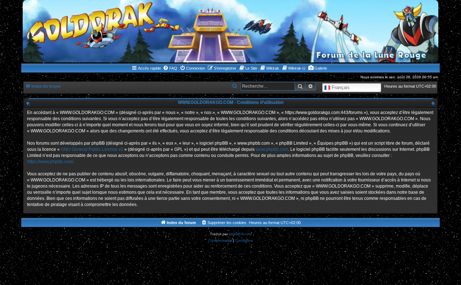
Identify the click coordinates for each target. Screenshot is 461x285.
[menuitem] (170, 68)
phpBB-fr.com (240, 234)
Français (340, 87)
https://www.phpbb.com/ (50, 161)
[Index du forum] (230, 31)
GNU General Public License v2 (92, 149)
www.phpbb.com (272, 149)
